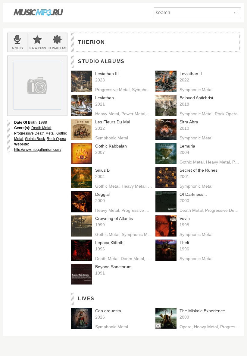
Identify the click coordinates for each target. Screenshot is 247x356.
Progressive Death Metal (34, 133)
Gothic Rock (35, 139)
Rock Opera (56, 139)
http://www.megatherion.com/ (37, 150)
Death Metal (41, 128)
